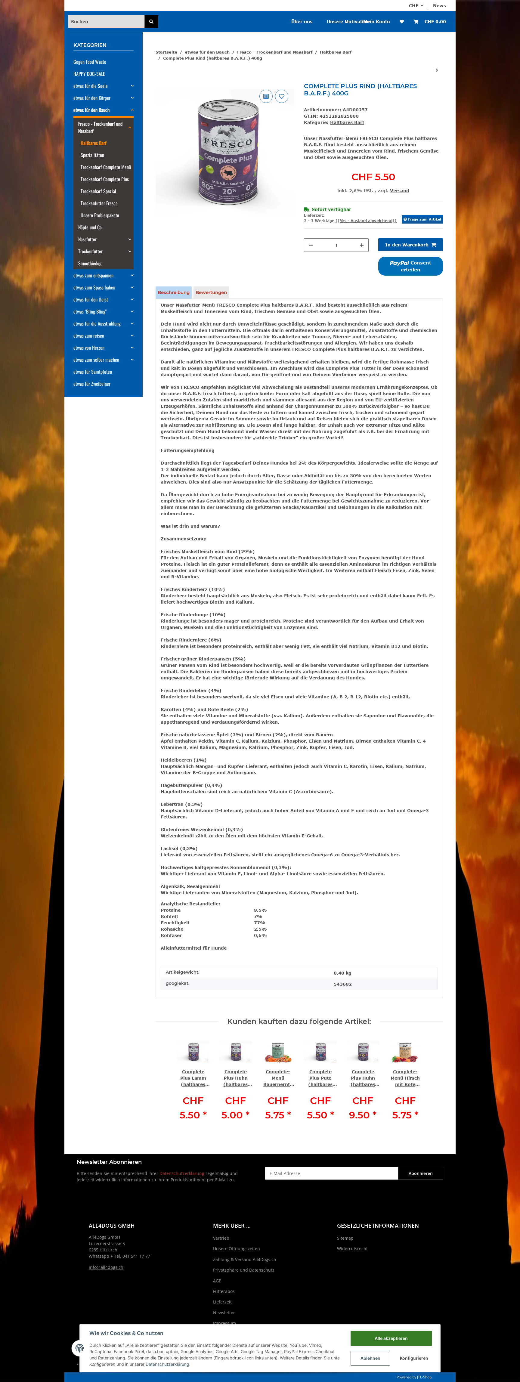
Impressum (224, 1323)
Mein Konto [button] (376, 21)
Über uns (301, 21)
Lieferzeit (222, 1302)
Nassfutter (87, 239)
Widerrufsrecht (352, 1248)
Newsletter (224, 1313)
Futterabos (224, 1291)
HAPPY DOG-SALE (89, 73)
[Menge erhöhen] (361, 245)
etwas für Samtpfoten (92, 371)
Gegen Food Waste (89, 61)
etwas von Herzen (88, 347)
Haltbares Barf (347, 122)
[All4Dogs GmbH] (193, 17)
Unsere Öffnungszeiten (236, 1248)
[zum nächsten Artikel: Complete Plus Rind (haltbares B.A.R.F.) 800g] (437, 69)
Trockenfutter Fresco (99, 203)
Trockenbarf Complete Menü (106, 167)
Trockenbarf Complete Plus (105, 179)
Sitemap (345, 1238)
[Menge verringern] (310, 245)
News (439, 5)
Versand (399, 190)
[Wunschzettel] (402, 21)
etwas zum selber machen (96, 359)
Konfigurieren (414, 1358)
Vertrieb (221, 1238)
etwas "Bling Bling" (90, 311)
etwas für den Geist (90, 299)
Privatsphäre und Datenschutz (243, 1270)
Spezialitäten (92, 155)
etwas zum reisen (88, 335)
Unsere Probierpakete (100, 215)
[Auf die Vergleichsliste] (266, 96)
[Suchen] (151, 21)
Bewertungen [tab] (211, 292)
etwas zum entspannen (93, 275)
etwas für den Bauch (91, 109)
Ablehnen (370, 1358)
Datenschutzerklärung (181, 1173)
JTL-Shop (424, 1377)
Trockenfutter (90, 251)
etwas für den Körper (91, 97)
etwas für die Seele (90, 85)
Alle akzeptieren (391, 1338)
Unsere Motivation (348, 21)
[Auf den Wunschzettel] (281, 96)
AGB (217, 1281)
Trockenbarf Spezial (98, 191)
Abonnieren (421, 1173)
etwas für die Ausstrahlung (97, 323)
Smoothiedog (89, 263)
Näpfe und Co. (90, 227)
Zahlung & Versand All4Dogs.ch (244, 1259)
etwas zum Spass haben (94, 287)
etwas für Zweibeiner (91, 383)
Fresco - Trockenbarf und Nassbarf (100, 127)
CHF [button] (413, 5)
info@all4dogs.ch (106, 1267)
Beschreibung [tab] (174, 292)
